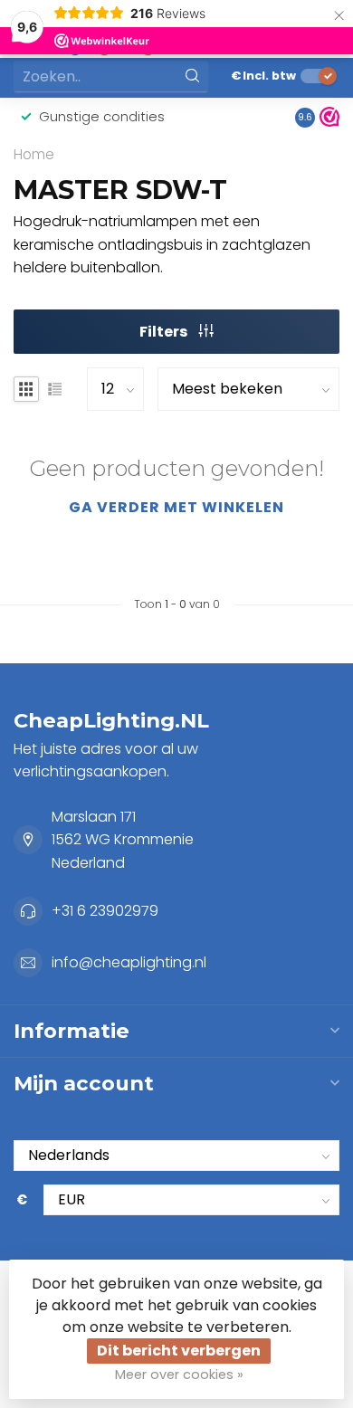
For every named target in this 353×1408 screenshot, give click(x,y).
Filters (164, 331)
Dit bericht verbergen (179, 1350)
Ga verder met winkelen (176, 507)
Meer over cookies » (179, 1374)
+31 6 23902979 (105, 910)
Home (34, 154)
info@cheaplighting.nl (129, 962)
